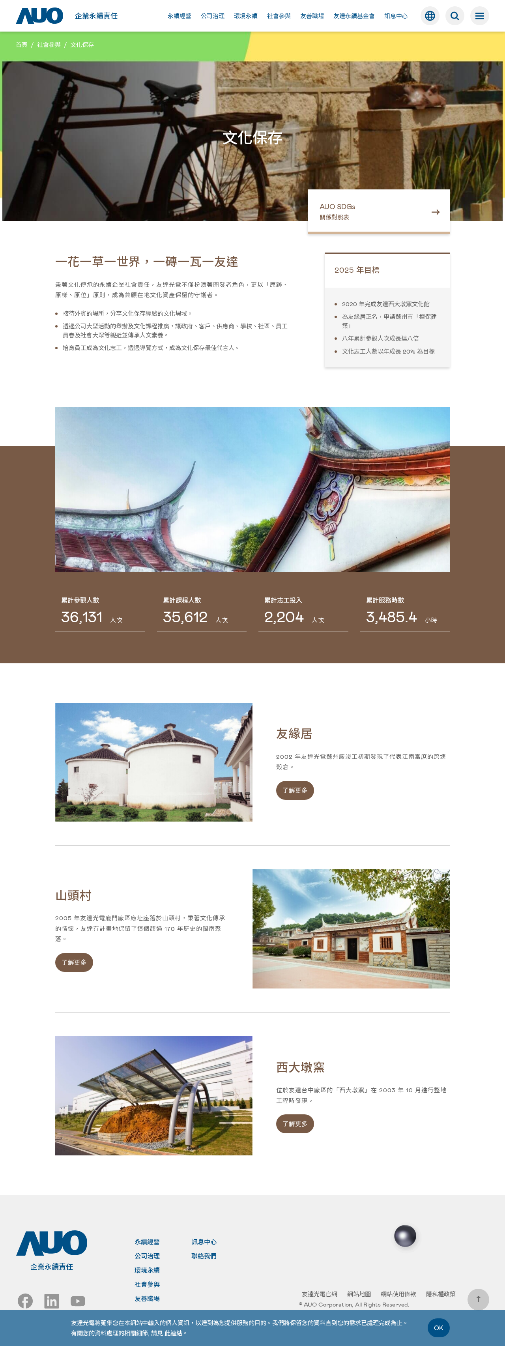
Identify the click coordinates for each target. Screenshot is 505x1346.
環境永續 (147, 1270)
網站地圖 (359, 1293)
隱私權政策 (441, 1293)
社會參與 (147, 1284)
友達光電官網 (319, 1293)
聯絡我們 (204, 1256)
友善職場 (147, 1298)
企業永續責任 (96, 15)
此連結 (173, 1333)
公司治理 (147, 1256)
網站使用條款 (398, 1293)
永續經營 (147, 1242)
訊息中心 (204, 1242)
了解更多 (295, 790)
